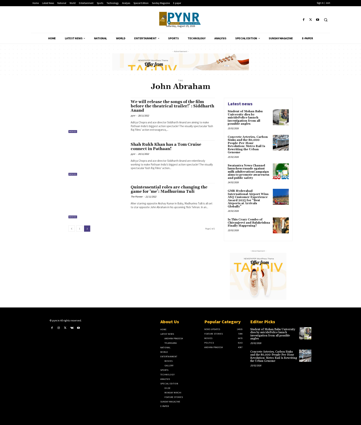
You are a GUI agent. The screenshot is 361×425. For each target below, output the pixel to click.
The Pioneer (137, 196)
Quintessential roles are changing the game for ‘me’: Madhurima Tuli (169, 189)
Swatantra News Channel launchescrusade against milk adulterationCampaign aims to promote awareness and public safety (248, 172)
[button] (325, 19)
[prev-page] (71, 228)
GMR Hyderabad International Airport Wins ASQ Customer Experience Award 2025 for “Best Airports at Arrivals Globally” (248, 198)
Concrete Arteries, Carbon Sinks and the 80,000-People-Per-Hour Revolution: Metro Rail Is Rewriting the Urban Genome (248, 144)
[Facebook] (303, 19)
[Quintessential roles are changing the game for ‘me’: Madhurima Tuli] (97, 200)
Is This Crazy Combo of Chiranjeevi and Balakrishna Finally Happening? (249, 223)
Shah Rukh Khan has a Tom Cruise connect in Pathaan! (166, 146)
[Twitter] (310, 19)
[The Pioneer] (180, 19)
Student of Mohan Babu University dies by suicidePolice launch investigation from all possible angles (245, 118)
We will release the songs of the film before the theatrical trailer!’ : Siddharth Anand (172, 106)
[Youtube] (317, 19)
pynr (133, 115)
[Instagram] (58, 328)
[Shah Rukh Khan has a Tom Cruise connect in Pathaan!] (97, 158)
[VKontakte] (72, 328)
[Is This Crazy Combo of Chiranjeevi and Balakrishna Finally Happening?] (281, 225)
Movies (72, 131)
